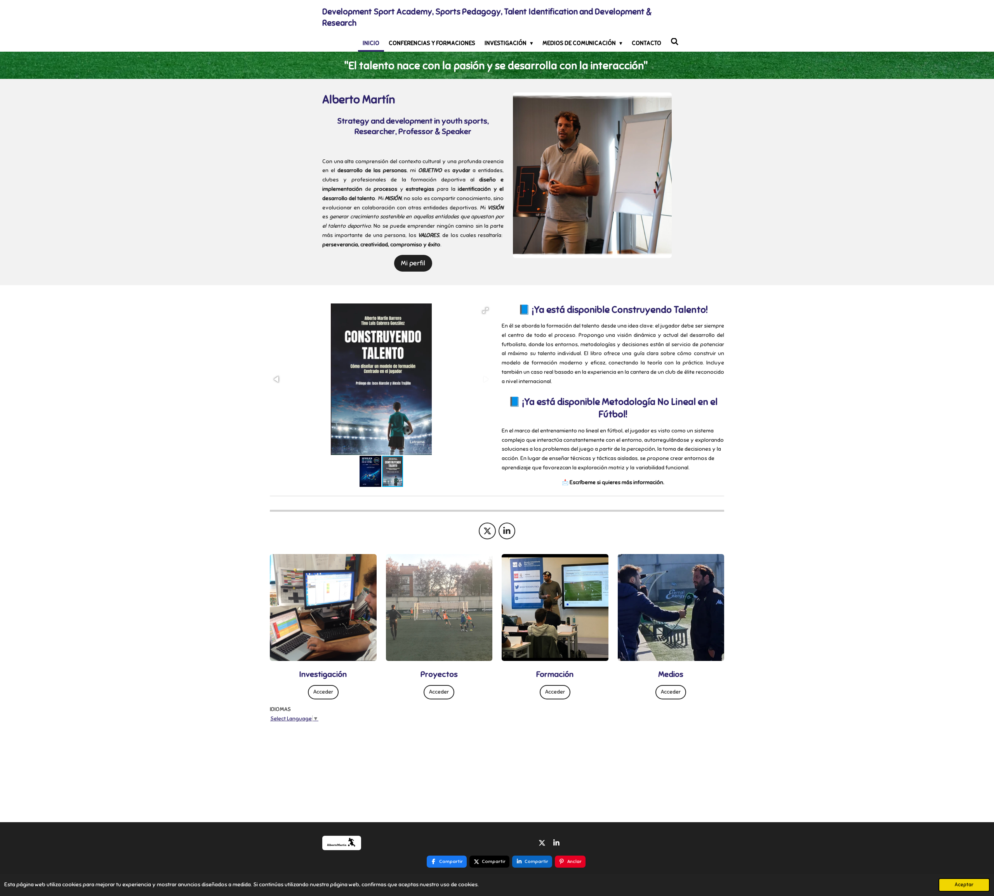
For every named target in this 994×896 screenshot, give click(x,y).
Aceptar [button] (964, 885)
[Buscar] (674, 42)
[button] (485, 310)
